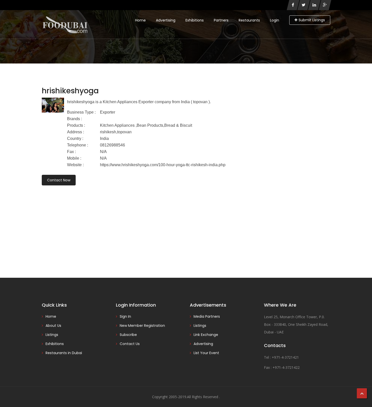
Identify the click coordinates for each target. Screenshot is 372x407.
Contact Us (130, 343)
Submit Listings (312, 20)
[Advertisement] (186, 224)
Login (274, 20)
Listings (52, 334)
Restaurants (249, 20)
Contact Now (58, 180)
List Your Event (206, 352)
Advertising (165, 20)
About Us (53, 325)
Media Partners (207, 316)
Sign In (125, 316)
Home (140, 20)
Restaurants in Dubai (64, 352)
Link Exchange (206, 334)
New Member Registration (142, 325)
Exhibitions (194, 20)
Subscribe (128, 334)
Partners (221, 20)
